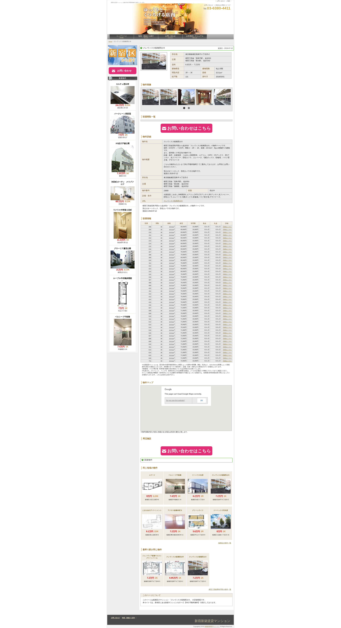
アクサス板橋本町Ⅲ (175, 510)
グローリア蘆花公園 (122, 248)
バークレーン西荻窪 (122, 114)
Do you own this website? (175, 400)
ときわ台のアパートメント (152, 510)
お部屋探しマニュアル (194, 36)
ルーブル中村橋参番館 (122, 278)
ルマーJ (152, 475)
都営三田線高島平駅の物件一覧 (220, 589)
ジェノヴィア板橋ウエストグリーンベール (152, 557)
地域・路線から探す (146, 36)
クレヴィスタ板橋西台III (175, 557)
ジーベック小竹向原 (221, 510)
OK (201, 400)
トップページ (121, 36)
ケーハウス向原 (197, 475)
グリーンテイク (197, 510)
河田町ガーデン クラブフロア (122, 183)
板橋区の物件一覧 (224, 543)
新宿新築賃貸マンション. (212, 626)
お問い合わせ (170, 36)
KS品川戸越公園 (122, 143)
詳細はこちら (227, 226)
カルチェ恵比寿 (122, 84)
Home (110, 41)
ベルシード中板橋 (175, 475)
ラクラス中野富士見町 (122, 210)
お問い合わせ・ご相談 (223, 1)
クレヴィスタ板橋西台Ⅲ (154, 48)
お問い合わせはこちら (189, 128)
